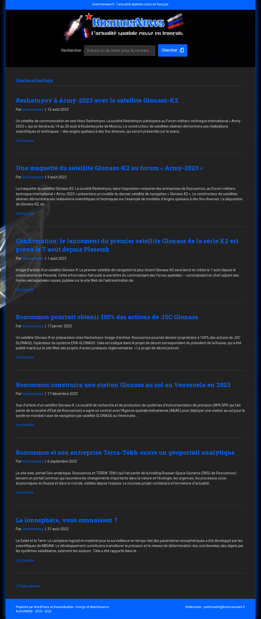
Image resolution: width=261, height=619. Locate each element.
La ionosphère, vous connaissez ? (66, 520)
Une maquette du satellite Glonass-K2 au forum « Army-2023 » (109, 168)
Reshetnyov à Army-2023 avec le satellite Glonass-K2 (97, 100)
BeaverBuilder (64, 607)
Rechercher (71, 50)
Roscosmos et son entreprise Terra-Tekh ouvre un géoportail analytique (125, 452)
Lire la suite (25, 141)
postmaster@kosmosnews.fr (224, 607)
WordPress (41, 607)
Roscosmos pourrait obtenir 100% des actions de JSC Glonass (107, 317)
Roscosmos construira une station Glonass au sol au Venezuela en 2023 (123, 385)
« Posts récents (28, 586)
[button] (172, 50)
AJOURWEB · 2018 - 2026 (33, 611)
